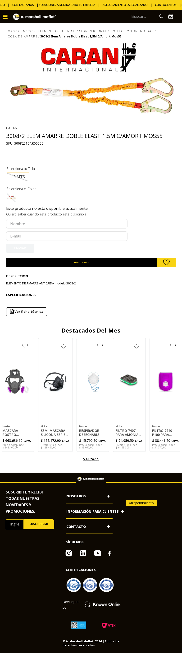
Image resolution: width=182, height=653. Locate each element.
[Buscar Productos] (162, 16)
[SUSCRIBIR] (39, 524)
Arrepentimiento (141, 503)
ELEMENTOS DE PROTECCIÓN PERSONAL (72, 31)
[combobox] (147, 16)
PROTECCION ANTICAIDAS (132, 31)
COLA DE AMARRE (22, 36)
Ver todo (91, 459)
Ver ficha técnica (89, 311)
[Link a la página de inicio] (22, 31)
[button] (18, 177)
